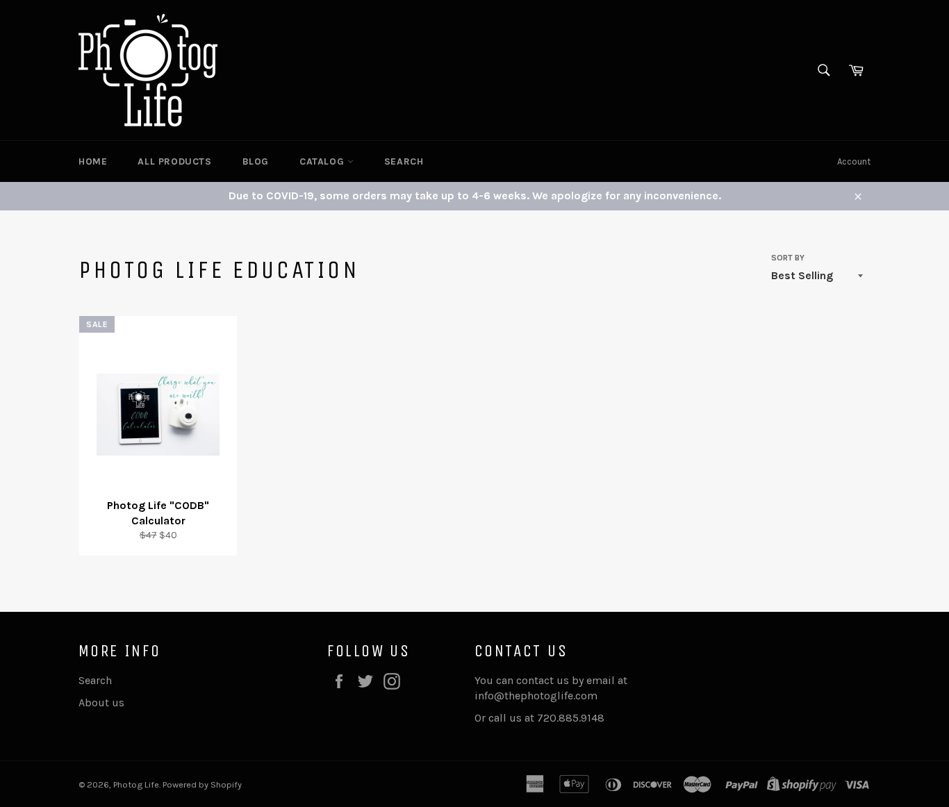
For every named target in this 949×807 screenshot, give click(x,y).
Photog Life (136, 784)
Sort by (787, 258)
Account (853, 161)
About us (101, 702)
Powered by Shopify (202, 784)
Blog (255, 161)
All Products (174, 161)
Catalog (323, 161)
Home (93, 161)
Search (404, 161)
